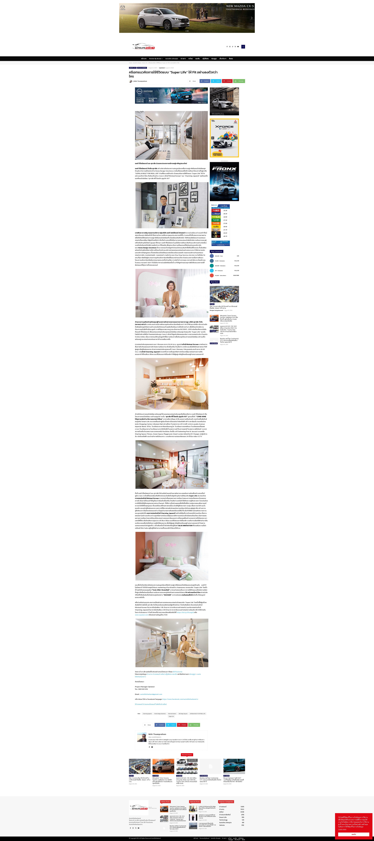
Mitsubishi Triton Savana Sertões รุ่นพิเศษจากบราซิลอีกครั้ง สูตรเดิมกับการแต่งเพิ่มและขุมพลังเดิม (229, 318)
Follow (236, 260)
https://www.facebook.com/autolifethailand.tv (180, 699)
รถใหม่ (162, 674)
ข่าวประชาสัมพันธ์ (142, 67)
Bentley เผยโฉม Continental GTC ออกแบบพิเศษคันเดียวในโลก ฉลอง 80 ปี (229, 340)
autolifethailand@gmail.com (151, 694)
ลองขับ (174, 674)
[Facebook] (227, 46)
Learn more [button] (342, 829)
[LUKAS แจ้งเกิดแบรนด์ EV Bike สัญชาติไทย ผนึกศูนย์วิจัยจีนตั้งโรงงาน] (193, 809)
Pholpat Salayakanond (216, 310)
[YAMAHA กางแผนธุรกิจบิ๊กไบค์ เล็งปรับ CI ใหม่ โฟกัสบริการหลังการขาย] (193, 817)
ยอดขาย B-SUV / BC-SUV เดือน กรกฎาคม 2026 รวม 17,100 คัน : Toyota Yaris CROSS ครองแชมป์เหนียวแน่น (228, 329)
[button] (187, 18)
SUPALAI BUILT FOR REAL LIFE (197, 713)
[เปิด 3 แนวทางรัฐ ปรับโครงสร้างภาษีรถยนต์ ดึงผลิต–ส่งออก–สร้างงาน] (224, 294)
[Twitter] (235, 46)
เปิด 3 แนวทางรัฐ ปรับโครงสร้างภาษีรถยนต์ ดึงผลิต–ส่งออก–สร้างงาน (223, 307)
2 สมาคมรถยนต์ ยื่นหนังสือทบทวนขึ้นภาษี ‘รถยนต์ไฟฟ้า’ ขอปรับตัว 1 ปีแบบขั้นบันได (207, 824)
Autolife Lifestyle (137, 63)
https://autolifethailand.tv (155, 737)
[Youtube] (238, 46)
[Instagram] (229, 46)
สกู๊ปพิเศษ (168, 674)
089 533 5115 (143, 689)
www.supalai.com (141, 615)
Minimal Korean (172, 713)
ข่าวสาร (149, 674)
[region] (187, 18)
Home (130, 63)
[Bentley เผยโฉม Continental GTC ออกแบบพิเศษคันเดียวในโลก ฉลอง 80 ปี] (214, 341)
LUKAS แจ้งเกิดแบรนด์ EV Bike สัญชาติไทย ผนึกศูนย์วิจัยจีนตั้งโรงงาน (207, 808)
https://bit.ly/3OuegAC (185, 612)
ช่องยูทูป (192, 674)
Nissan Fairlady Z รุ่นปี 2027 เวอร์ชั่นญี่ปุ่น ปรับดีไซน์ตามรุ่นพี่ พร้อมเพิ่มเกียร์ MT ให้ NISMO (233, 779)
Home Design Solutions (160, 713)
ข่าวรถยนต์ (156, 674)
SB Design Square (183, 713)
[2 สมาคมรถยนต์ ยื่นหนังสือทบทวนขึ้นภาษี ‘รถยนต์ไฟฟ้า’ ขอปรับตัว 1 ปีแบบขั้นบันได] (193, 826)
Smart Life (144, 63)
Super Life (171, 716)
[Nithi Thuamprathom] (130, 81)
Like (238, 256)
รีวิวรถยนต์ (138, 704)
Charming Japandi (147, 713)
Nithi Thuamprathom (140, 81)
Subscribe (236, 275)
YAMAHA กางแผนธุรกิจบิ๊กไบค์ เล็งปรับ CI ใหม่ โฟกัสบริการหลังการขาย (207, 816)
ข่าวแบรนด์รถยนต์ (149, 704)
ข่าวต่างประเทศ (213, 343)
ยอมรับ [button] (354, 834)
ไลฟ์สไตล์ (159, 704)
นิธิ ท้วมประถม (177, 671)
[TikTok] (232, 46)
